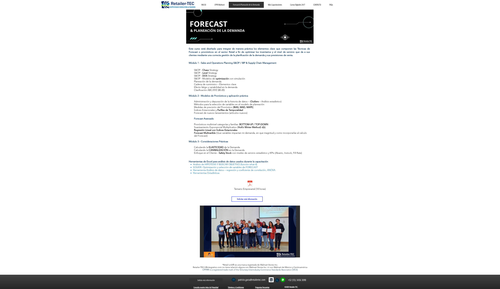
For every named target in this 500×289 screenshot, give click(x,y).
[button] (250, 231)
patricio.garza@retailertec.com (251, 279)
